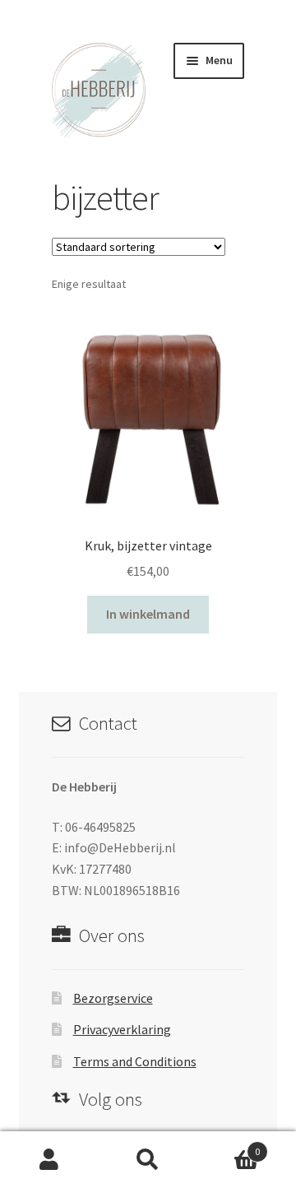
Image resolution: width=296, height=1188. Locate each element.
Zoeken (148, 1160)
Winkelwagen (228, 1146)
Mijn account (49, 1160)
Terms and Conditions (135, 1061)
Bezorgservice (113, 998)
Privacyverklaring (122, 1029)
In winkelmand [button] (148, 614)
